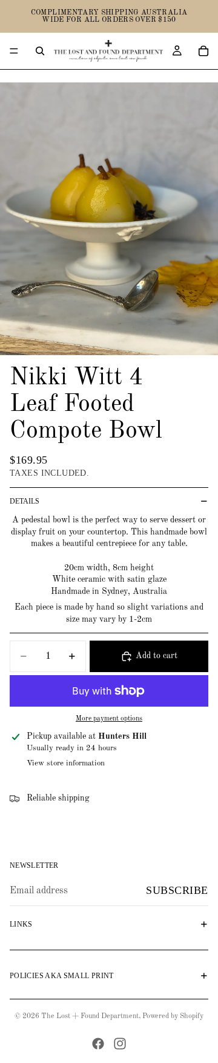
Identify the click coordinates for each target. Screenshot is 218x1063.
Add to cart (156, 655)
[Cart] (203, 51)
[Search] (40, 51)
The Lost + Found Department (90, 1016)
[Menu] (14, 51)
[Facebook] (98, 1043)
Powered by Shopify (172, 1016)
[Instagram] (120, 1043)
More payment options (109, 718)
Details (24, 501)
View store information (66, 763)
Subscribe (177, 890)
